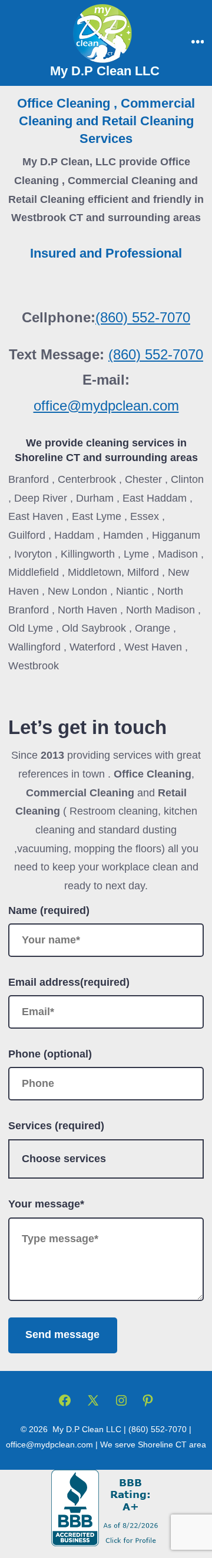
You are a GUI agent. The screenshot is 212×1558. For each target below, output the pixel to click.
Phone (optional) (50, 1054)
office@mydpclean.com (106, 405)
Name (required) (49, 910)
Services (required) (56, 1126)
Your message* (46, 1204)
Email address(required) (69, 982)
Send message (62, 1334)
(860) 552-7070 (142, 317)
